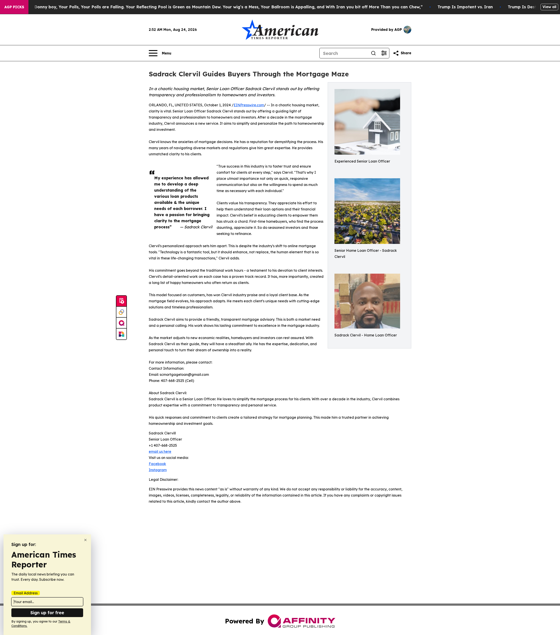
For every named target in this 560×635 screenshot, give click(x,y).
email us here (160, 451)
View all (549, 7)
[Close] (85, 540)
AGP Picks (14, 7)
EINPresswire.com (249, 105)
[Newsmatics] (121, 334)
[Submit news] (121, 301)
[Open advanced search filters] (384, 53)
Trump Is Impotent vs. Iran (465, 6)
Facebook (157, 464)
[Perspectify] (121, 312)
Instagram (158, 470)
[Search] (373, 53)
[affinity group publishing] (121, 323)
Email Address (26, 593)
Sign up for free (47, 612)
